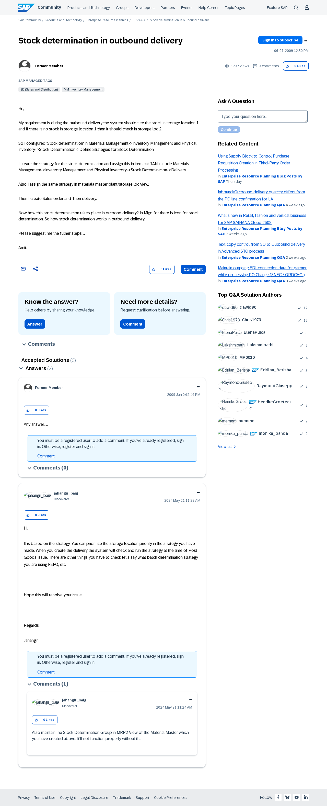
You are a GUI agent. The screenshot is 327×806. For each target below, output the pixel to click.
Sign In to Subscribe (280, 40)
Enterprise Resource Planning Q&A (253, 205)
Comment (193, 269)
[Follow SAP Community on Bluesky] (287, 797)
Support (142, 798)
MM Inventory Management (83, 89)
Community (49, 7)
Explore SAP (277, 8)
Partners (168, 8)
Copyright (68, 798)
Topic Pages (235, 8)
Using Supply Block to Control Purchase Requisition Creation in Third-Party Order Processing (254, 163)
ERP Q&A (139, 20)
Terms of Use (44, 798)
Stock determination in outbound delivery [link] (179, 20)
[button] (287, 66)
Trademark (122, 798)
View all (225, 446)
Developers (145, 8)
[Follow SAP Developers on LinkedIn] (306, 797)
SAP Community (29, 20)
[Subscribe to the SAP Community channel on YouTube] (297, 797)
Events (186, 8)
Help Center (208, 8)
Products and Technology (88, 8)
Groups (122, 8)
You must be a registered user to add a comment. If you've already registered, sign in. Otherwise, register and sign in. (110, 443)
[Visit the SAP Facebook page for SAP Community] (278, 797)
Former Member (49, 66)
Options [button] (305, 41)
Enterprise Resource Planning (107, 20)
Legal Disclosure (94, 798)
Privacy (24, 798)
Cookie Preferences (170, 798)
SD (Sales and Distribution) (39, 89)
